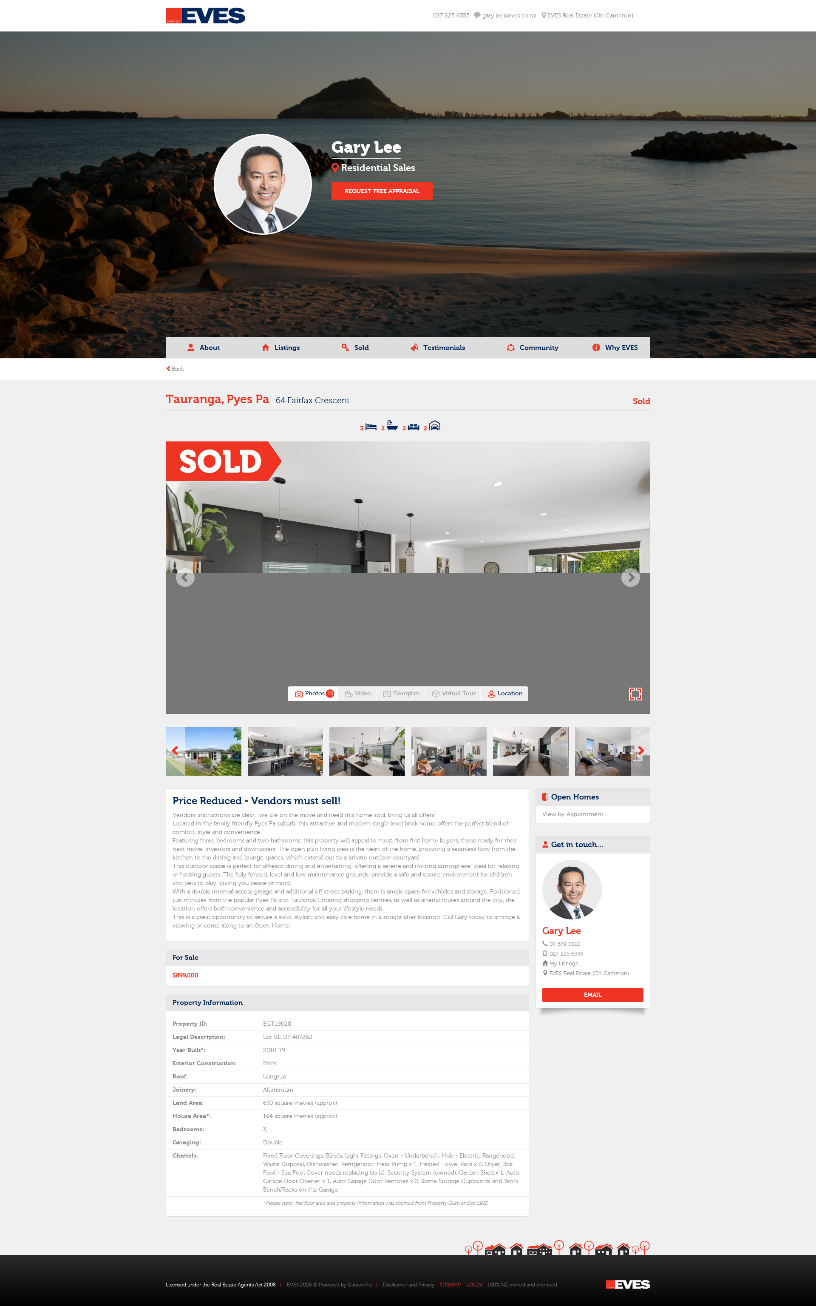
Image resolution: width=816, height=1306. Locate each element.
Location (509, 693)
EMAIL (593, 995)
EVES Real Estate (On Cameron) (589, 973)
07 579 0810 (565, 944)
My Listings (563, 964)
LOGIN (474, 1285)
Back (178, 369)
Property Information (208, 1003)
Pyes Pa (248, 399)
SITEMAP (450, 1285)
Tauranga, (195, 399)
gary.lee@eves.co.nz (508, 15)
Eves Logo (205, 16)
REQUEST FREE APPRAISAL (382, 191)
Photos (318, 693)
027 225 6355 (451, 15)
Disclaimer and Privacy (408, 1285)
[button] (185, 577)
